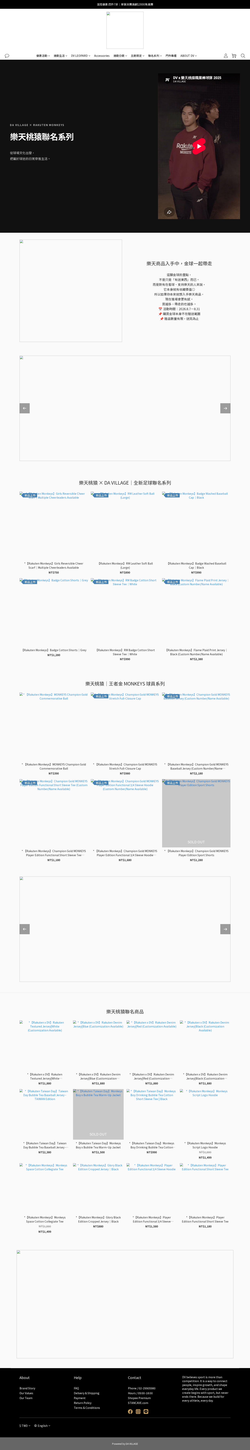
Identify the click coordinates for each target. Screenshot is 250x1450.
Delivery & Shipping (86, 1393)
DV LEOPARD (79, 56)
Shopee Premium (139, 1398)
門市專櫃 (171, 56)
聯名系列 (153, 56)
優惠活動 (41, 56)
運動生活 (59, 56)
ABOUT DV (187, 56)
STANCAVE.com (138, 1403)
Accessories (102, 56)
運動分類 (118, 56)
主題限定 (136, 56)
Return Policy (82, 1403)
